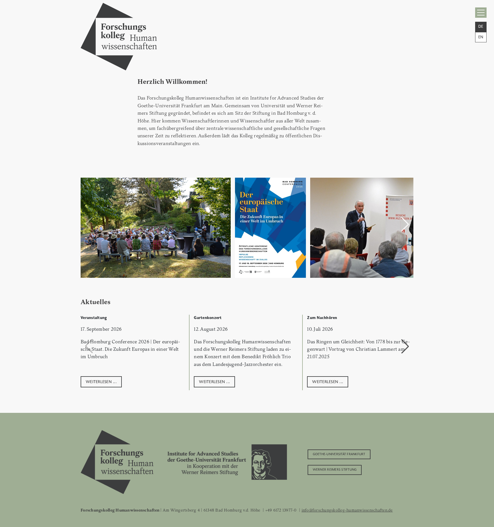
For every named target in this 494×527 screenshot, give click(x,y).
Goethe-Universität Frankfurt (339, 453)
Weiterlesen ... (101, 381)
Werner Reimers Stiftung (335, 469)
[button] (405, 224)
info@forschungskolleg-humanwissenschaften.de (347, 510)
